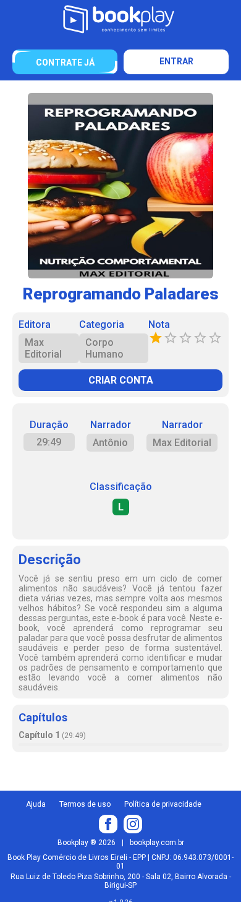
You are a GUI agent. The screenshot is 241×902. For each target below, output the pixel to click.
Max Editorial (182, 443)
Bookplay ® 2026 (86, 842)
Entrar (176, 61)
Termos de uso (85, 804)
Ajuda (36, 804)
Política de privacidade (162, 804)
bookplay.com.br (157, 842)
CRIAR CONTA (120, 380)
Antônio (110, 443)
